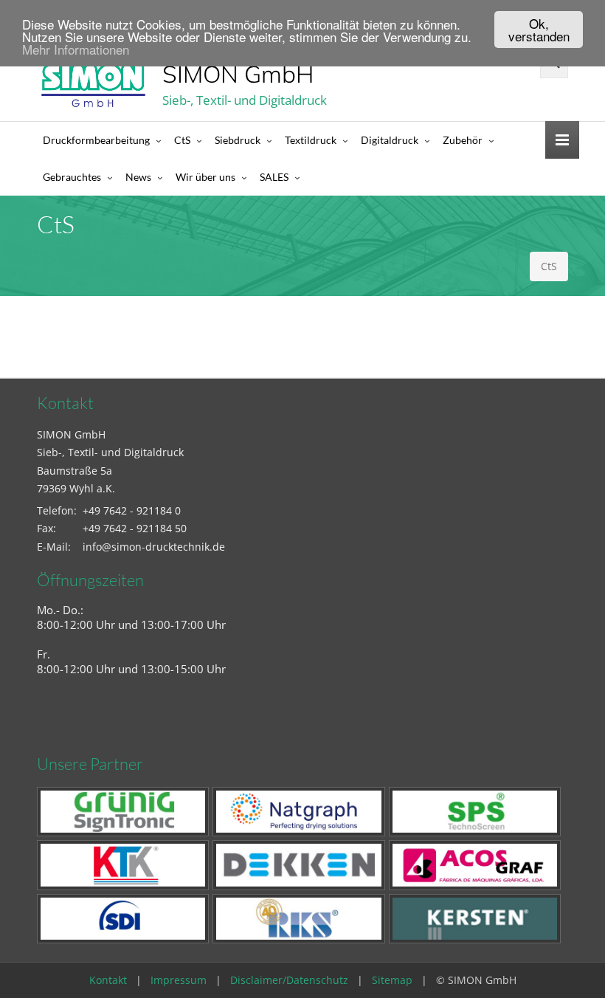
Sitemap (392, 980)
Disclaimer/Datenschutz (289, 980)
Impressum (179, 980)
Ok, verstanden (539, 29)
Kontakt (108, 980)
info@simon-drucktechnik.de (154, 547)
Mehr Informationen (75, 49)
